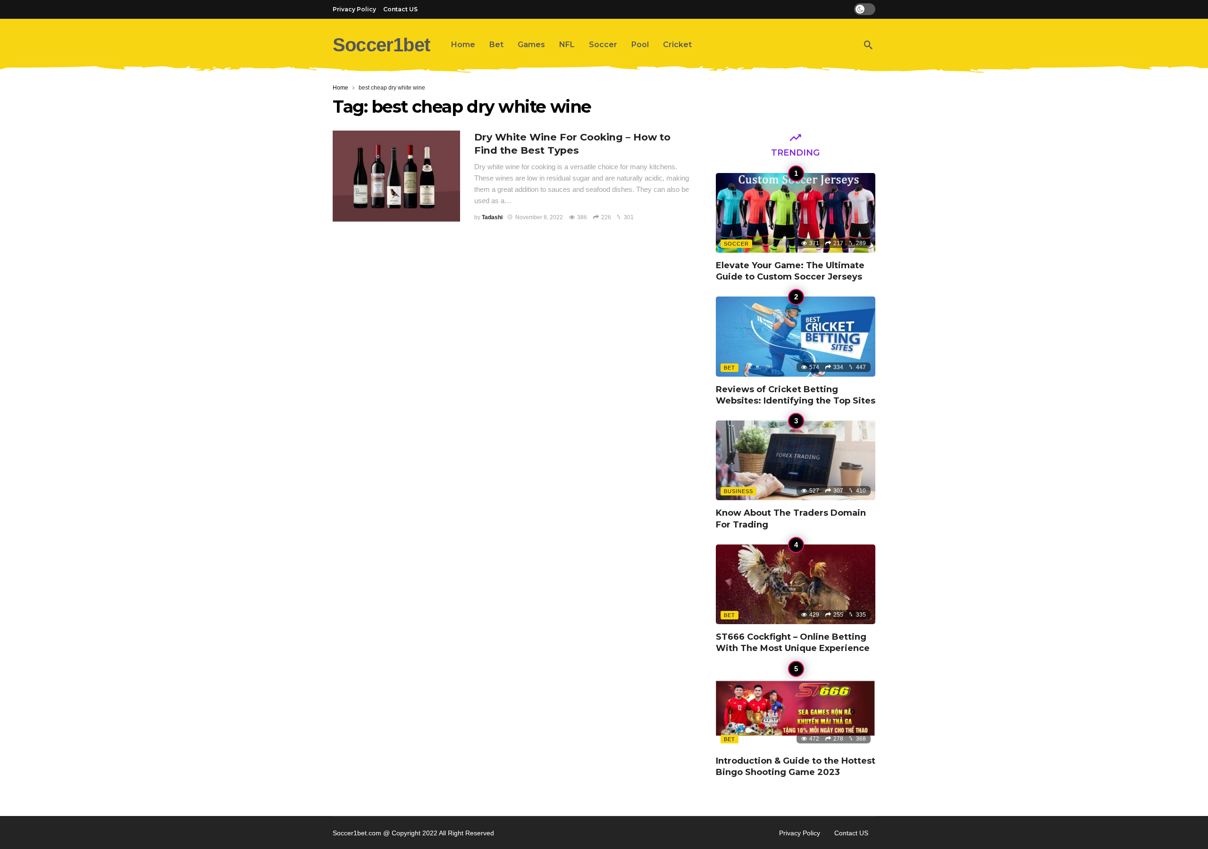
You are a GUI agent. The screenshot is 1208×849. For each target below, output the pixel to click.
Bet (729, 368)
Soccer (736, 244)
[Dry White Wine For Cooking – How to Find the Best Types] (396, 176)
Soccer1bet (381, 44)
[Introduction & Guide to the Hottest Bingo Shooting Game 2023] (795, 708)
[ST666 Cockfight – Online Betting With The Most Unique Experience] (795, 584)
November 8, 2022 (539, 217)
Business (738, 491)
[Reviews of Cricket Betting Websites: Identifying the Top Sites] (795, 336)
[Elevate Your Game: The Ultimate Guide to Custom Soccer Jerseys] (795, 213)
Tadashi (492, 217)
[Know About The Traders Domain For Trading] (795, 460)
